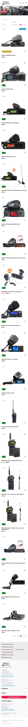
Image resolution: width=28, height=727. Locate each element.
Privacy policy (16, 720)
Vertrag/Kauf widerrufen (14, 697)
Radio (3, 9)
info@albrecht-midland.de (7, 676)
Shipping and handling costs (7, 723)
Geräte (12, 9)
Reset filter (4, 24)
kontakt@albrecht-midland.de (8, 685)
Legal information (10, 720)
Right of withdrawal (4, 721)
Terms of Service (4, 720)
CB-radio (8, 9)
